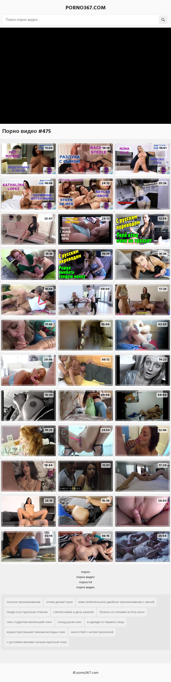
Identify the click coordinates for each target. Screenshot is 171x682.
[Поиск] (163, 19)
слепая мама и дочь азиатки (73, 612)
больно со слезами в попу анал (122, 612)
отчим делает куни (59, 602)
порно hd (85, 582)
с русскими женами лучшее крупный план (37, 642)
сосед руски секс (69, 622)
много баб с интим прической (92, 632)
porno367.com (85, 7)
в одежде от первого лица (105, 622)
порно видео (85, 577)
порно (85, 571)
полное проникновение (24, 602)
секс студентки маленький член (29, 622)
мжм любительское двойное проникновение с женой (116, 602)
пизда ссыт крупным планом (27, 612)
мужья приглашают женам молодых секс (36, 632)
